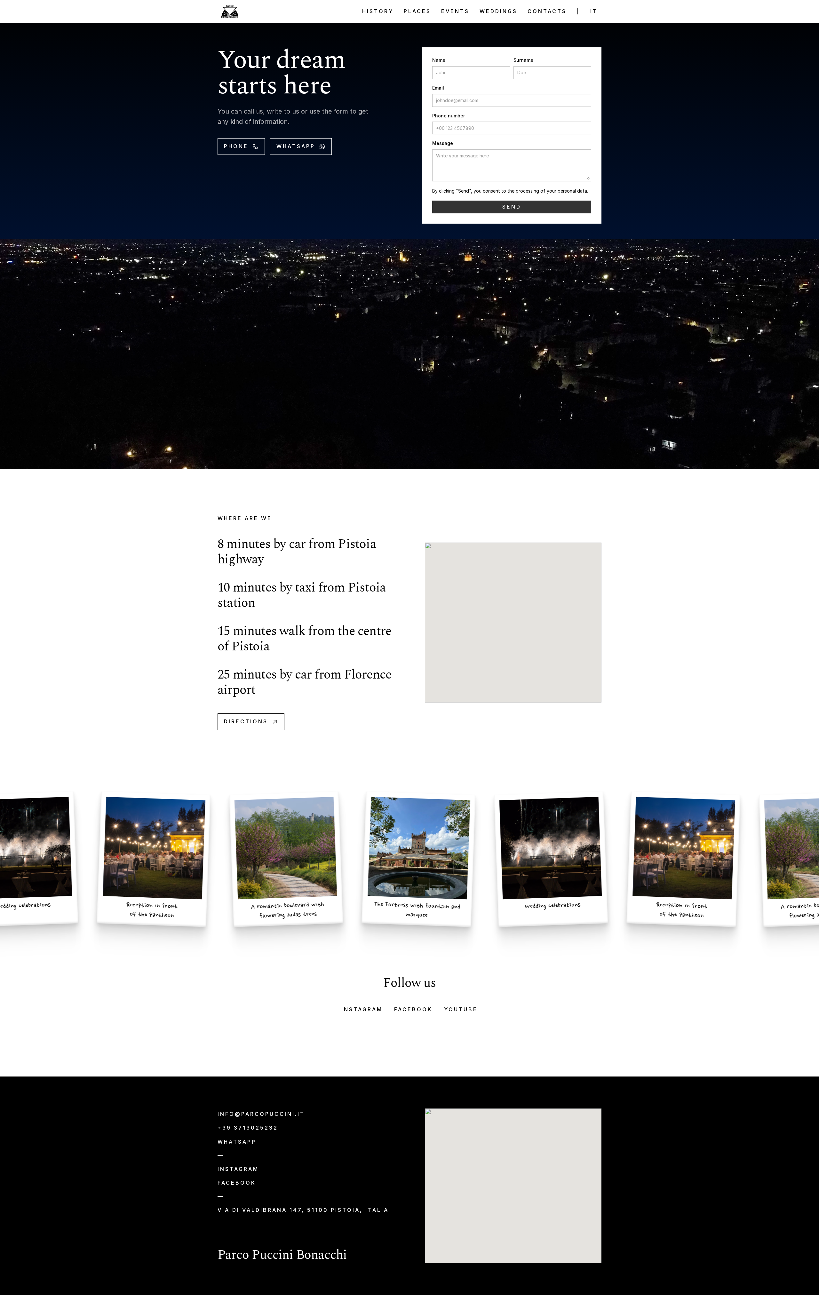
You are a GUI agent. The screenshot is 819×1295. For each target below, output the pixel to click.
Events (455, 11)
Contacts (547, 11)
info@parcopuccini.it (261, 1114)
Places (417, 11)
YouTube (461, 1009)
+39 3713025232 (248, 1127)
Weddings (498, 11)
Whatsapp (237, 1142)
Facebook (413, 1009)
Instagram (362, 1009)
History (378, 11)
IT (594, 11)
